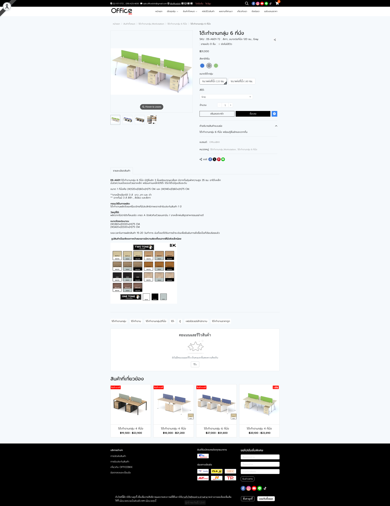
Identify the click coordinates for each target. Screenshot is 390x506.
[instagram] (258, 3)
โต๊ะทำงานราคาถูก (221, 321)
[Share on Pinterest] (219, 159)
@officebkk (175, 3)
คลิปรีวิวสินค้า (208, 11)
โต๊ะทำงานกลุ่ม (119, 321)
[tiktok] (270, 3)
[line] (266, 3)
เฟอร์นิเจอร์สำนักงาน (196, 321)
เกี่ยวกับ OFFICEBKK (121, 467)
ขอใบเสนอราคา (270, 11)
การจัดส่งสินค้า (118, 456)
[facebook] (253, 3)
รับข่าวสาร (247, 479)
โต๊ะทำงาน (136, 321)
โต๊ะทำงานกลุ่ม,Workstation (151, 23)
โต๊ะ (172, 321)
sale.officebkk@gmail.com (155, 3)
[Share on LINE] (223, 159)
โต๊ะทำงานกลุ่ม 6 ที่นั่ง (177, 23)
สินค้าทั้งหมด (189, 11)
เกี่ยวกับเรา (242, 11)
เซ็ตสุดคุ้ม (171, 11)
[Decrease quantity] (219, 105)
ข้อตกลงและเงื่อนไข (120, 472)
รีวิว (195, 364)
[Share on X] (214, 159)
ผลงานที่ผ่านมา (226, 11)
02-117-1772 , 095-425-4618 (125, 3)
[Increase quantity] (231, 105)
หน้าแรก (158, 11)
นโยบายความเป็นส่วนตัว (130, 500)
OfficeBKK (214, 142)
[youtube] (262, 3)
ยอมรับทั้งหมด (266, 498)
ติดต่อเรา (256, 11)
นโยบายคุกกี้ (150, 500)
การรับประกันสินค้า (119, 461)
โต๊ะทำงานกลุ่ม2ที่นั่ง (156, 321)
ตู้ (180, 321)
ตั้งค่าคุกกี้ (248, 498)
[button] (246, 3)
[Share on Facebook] (210, 159)
